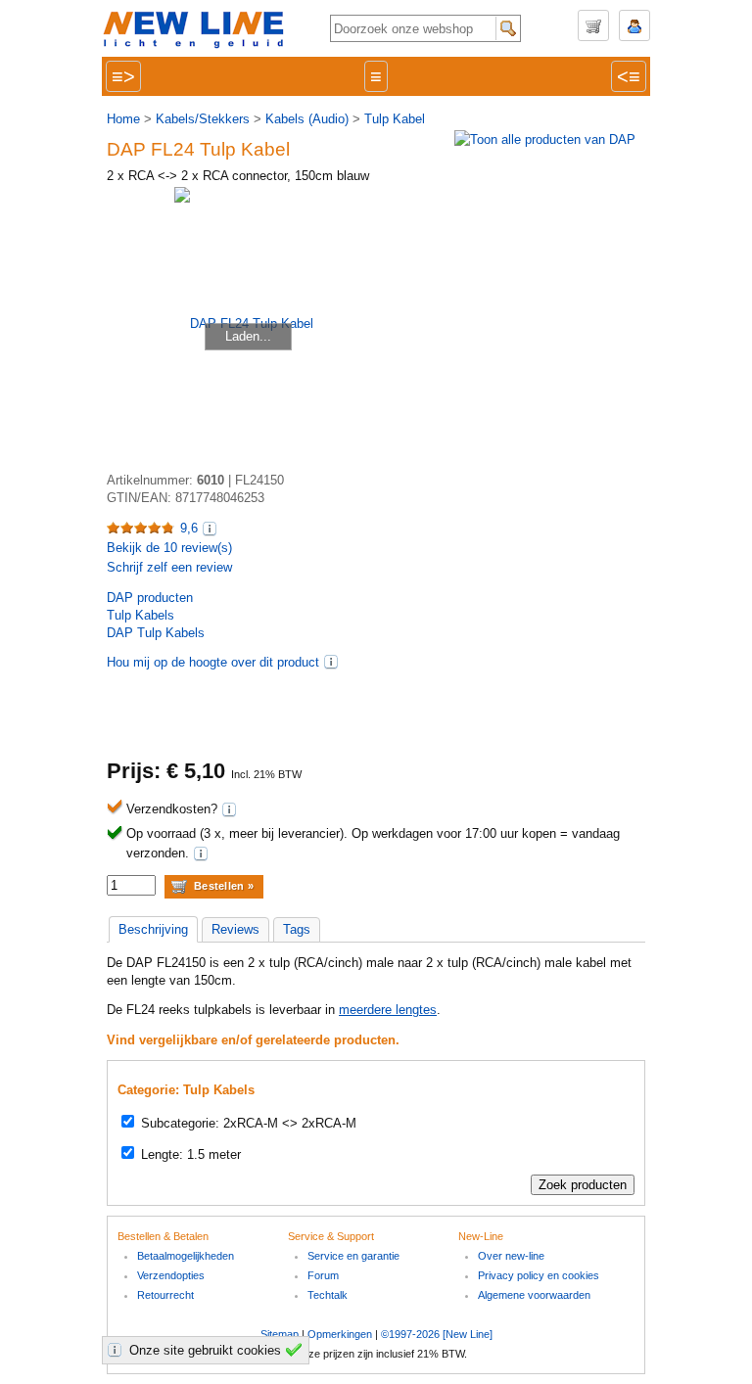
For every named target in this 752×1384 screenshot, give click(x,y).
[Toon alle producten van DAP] (544, 139)
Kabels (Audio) (307, 119)
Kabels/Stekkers (203, 119)
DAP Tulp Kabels (156, 632)
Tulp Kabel (394, 119)
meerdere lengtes (388, 1009)
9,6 (189, 528)
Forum (323, 1275)
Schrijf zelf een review (169, 567)
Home (123, 119)
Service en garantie (353, 1256)
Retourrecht (165, 1295)
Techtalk (327, 1295)
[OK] (296, 1350)
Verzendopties (171, 1275)
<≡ (628, 76)
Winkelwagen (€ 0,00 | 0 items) (593, 25)
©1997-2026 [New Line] (437, 1334)
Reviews (235, 929)
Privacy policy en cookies (538, 1275)
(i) (331, 661)
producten (150, 597)
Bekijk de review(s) (169, 547)
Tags (296, 929)
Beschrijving (153, 929)
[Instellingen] (117, 1350)
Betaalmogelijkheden (185, 1256)
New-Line (200, 31)
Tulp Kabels (140, 615)
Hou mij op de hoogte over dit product (213, 662)
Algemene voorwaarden (534, 1295)
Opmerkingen (339, 1334)
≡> (123, 76)
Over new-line (511, 1256)
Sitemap (279, 1334)
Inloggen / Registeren (634, 25)
